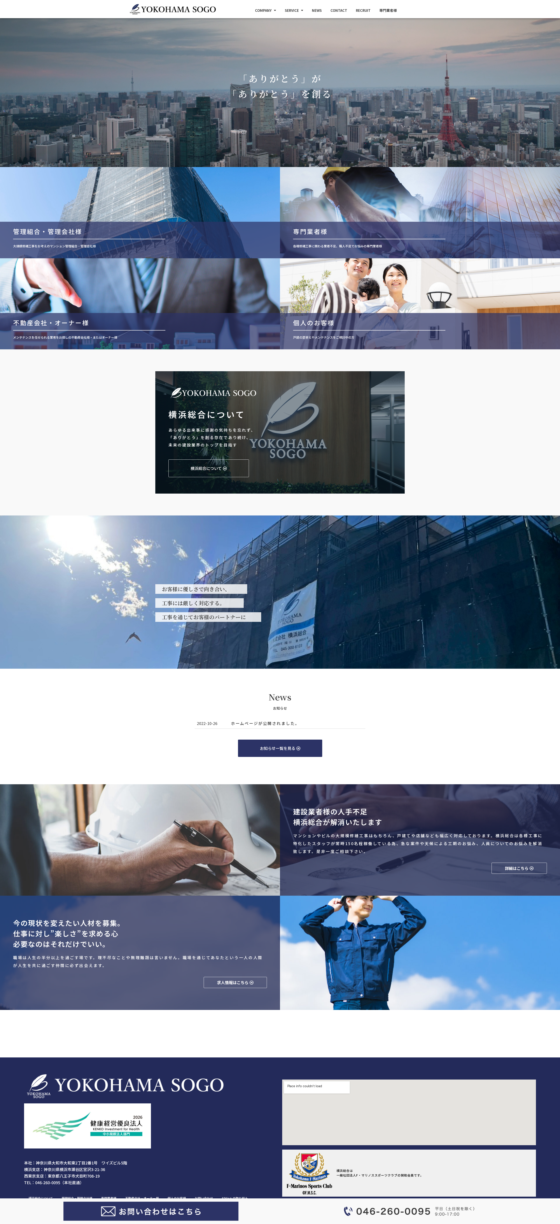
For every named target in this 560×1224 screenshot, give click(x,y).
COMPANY (263, 10)
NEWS (317, 10)
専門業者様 (388, 10)
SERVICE (292, 10)
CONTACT (339, 10)
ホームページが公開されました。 (265, 723)
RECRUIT (363, 10)
